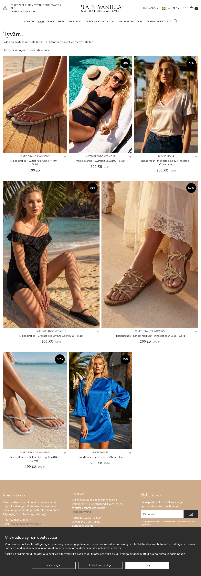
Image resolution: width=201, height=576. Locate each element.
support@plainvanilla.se (26, 524)
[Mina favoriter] (185, 8)
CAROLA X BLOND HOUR (99, 21)
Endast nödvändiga (100, 565)
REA (140, 21)
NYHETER (29, 21)
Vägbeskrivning (81, 512)
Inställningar (54, 565)
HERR (61, 21)
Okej (147, 565)
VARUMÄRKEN (126, 21)
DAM (41, 21)
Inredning (75, 21)
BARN (51, 21)
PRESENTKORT (155, 21)
